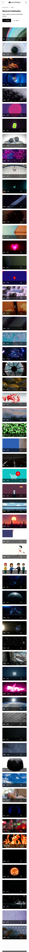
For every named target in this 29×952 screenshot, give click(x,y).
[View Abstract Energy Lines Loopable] (14, 694)
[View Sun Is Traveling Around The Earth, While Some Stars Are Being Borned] (14, 633)
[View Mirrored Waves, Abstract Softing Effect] (14, 176)
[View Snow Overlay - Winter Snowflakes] (14, 861)
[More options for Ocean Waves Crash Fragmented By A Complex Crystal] (24, 297)
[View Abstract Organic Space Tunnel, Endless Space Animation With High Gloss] (14, 359)
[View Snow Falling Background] (14, 739)
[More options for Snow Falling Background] (24, 739)
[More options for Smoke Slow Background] (24, 754)
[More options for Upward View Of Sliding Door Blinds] (24, 465)
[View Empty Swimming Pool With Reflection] (14, 344)
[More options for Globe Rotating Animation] (24, 602)
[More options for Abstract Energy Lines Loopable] (24, 693)
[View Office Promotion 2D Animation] (14, 572)
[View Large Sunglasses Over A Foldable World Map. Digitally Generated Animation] (14, 146)
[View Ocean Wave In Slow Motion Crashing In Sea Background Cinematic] (14, 420)
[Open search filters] (26, 2)
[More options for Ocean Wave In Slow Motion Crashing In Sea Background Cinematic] (24, 419)
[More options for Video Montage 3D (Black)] (24, 663)
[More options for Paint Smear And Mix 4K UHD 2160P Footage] (24, 769)
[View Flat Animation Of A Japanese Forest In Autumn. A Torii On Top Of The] (14, 526)
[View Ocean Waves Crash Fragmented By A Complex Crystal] (14, 298)
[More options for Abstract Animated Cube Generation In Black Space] (24, 160)
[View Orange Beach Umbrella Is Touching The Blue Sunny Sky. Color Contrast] (14, 237)
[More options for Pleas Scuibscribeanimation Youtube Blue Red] (24, 282)
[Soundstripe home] (14, 2)
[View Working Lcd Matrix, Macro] (14, 328)
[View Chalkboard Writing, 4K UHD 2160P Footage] (14, 724)
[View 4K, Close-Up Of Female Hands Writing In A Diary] (14, 800)
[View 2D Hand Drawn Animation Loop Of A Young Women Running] (14, 557)
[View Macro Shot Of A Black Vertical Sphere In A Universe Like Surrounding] (14, 267)
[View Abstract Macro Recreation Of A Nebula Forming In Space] (14, 222)
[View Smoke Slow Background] (14, 755)
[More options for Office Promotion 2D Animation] (24, 572)
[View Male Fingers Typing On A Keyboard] (14, 937)
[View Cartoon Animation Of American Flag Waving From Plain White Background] (14, 542)
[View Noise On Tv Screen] (14, 922)
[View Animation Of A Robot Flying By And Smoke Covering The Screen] (14, 496)
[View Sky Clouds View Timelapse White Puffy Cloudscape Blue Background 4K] (14, 785)
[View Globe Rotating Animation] (14, 602)
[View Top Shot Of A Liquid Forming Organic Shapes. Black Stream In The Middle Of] (14, 313)
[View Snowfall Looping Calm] (14, 648)
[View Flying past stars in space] (14, 587)
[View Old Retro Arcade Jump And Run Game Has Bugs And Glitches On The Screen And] (14, 511)
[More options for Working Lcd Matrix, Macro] (24, 328)
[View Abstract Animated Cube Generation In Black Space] (14, 161)
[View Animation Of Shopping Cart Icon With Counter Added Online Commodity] (14, 481)
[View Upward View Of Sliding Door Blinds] (14, 465)
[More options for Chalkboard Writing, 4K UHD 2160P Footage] (24, 724)
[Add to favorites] (21, 39)
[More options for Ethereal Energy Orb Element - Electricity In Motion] (24, 815)
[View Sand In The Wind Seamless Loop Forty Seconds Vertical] (14, 450)
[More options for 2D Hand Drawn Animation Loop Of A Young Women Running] (24, 556)
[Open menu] (2, 2)
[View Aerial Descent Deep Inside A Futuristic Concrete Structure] (14, 54)
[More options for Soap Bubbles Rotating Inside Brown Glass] (24, 69)
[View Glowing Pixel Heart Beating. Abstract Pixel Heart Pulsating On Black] (14, 252)
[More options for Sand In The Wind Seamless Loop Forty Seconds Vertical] (24, 450)
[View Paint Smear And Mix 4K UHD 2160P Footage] (14, 770)
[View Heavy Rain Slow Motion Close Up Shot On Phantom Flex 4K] (14, 907)
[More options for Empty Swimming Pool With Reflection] (24, 343)
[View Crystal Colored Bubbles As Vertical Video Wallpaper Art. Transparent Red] (14, 404)
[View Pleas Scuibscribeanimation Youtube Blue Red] (14, 283)
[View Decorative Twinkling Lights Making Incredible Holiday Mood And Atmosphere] (14, 831)
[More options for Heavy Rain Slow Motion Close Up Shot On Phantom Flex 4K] (24, 906)
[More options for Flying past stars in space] (24, 587)
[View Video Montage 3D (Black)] (14, 663)
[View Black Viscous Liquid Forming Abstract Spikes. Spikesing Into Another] (14, 100)
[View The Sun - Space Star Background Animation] (14, 876)
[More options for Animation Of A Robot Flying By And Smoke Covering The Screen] (24, 495)
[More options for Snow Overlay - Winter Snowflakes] (24, 861)
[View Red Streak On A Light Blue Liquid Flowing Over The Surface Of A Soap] (14, 39)
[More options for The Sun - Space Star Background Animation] (24, 876)
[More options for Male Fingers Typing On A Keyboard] (24, 937)
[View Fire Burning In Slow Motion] (14, 846)
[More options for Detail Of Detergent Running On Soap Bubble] (24, 389)
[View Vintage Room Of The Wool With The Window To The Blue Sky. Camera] (14, 374)
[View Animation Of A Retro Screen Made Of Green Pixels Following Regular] (14, 435)
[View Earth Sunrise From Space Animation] (14, 709)
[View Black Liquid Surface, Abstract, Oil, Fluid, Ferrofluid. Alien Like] (14, 191)
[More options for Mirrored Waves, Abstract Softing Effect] (24, 176)
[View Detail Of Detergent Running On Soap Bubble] (14, 389)
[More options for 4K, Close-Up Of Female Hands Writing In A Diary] (24, 800)
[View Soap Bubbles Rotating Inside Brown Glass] (14, 70)
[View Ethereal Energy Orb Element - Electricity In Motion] (14, 816)
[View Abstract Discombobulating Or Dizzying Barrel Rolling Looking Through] (14, 85)
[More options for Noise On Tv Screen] (24, 922)
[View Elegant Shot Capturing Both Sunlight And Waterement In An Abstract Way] (14, 207)
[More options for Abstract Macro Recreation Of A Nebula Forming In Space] (24, 221)
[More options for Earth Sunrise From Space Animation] (24, 709)
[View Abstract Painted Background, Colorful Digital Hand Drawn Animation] (14, 115)
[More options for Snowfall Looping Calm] (24, 648)
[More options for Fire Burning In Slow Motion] (24, 846)
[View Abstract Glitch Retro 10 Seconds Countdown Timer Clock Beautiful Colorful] (14, 130)
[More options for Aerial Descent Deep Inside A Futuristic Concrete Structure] (24, 54)
